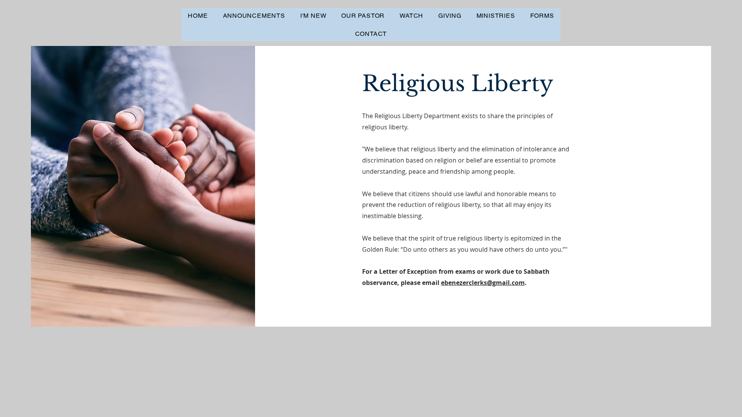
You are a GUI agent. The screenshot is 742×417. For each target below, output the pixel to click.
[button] (313, 15)
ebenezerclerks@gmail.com (483, 282)
